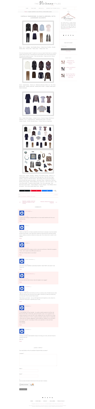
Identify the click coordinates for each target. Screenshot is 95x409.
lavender (28, 196)
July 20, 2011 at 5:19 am (23, 334)
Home (26, 11)
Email (20, 373)
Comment (21, 353)
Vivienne (27, 286)
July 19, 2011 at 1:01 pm (23, 216)
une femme (28, 211)
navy (31, 196)
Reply (20, 221)
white (34, 196)
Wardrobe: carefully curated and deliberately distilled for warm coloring (28, 202)
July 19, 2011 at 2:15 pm (23, 264)
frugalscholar (29, 273)
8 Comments (56, 194)
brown (24, 196)
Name (20, 368)
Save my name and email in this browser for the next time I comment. (33, 380)
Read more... (68, 28)
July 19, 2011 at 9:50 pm (23, 291)
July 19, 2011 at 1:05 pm (23, 230)
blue (22, 196)
